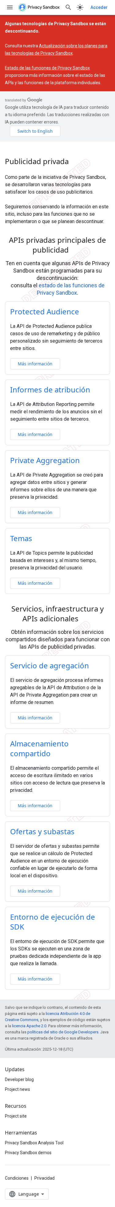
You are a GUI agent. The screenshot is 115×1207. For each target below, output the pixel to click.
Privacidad (44, 1178)
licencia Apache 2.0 (29, 1026)
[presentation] (57, 245)
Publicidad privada (37, 161)
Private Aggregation (45, 460)
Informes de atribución (50, 389)
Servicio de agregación (49, 665)
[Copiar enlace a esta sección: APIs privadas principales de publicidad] (77, 250)
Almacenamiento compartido (39, 748)
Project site (16, 1116)
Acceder (99, 7)
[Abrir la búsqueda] (68, 7)
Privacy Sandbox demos (28, 1152)
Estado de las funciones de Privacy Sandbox (47, 67)
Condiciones (17, 1178)
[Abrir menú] (10, 7)
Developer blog (19, 1079)
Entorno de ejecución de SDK (52, 922)
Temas (21, 538)
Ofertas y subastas (42, 831)
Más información (35, 364)
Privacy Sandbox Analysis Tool (34, 1142)
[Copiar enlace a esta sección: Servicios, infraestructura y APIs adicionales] (86, 619)
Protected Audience (44, 311)
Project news (17, 1089)
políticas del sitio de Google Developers (62, 1032)
